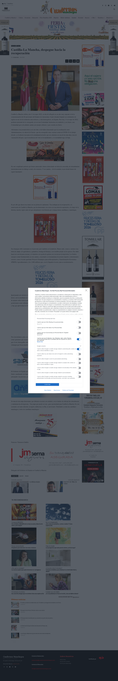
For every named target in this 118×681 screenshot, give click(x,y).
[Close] (86, 290)
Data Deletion (47, 390)
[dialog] (59, 340)
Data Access (57, 390)
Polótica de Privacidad (68, 390)
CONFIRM (47, 384)
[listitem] (59, 318)
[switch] (79, 322)
